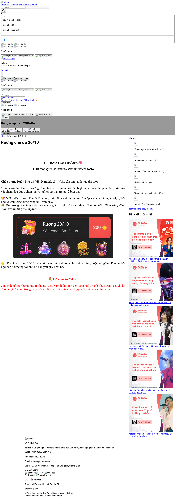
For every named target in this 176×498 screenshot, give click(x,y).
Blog (35, 4)
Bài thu (29, 4)
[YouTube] (50, 473)
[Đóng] (5, 117)
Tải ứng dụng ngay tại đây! (141, 209)
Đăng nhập (6, 103)
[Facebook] (30, 473)
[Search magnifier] (3, 11)
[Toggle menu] (2, 72)
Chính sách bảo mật (53, 496)
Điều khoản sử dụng (34, 496)
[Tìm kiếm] (2, 75)
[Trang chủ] (5, 2)
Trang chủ (5, 4)
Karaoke (14, 4)
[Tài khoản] (15, 78)
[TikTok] (40, 473)
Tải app (4, 70)
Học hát (22, 4)
